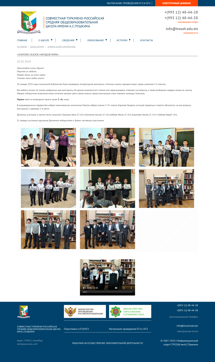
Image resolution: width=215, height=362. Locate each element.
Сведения (68, 40)
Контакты (146, 40)
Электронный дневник (176, 3)
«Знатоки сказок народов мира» (61, 47)
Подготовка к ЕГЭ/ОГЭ (76, 328)
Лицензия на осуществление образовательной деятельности (107, 343)
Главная (22, 40)
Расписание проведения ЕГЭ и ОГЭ (128, 3)
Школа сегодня (37, 47)
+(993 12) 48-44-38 (181, 17)
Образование (95, 40)
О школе (43, 40)
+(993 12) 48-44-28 (181, 12)
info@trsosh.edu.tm (182, 28)
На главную (22, 47)
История (122, 40)
